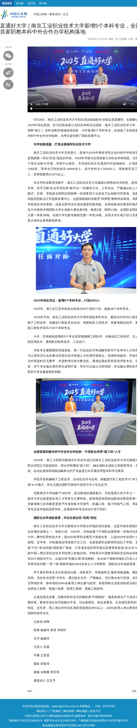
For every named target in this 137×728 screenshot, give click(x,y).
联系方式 (95, 711)
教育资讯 (55, 14)
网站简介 (41, 711)
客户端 (43, 3)
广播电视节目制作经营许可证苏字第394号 (103, 720)
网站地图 (82, 711)
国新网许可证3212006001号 (26, 720)
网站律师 (68, 711)
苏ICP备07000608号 (100, 715)
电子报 (31, 3)
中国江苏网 (40, 14)
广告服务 (55, 711)
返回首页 (7, 3)
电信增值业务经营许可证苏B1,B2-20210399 (68, 725)
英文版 (20, 3)
